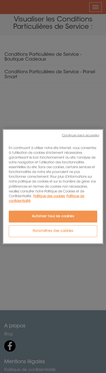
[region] (53, 186)
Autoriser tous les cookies (53, 216)
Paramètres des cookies (53, 230)
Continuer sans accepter (80, 135)
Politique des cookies (49, 196)
